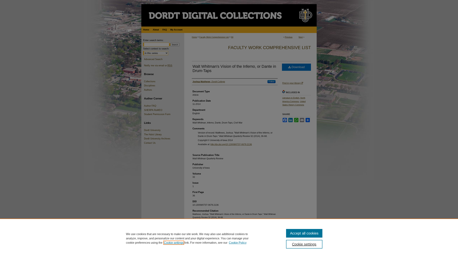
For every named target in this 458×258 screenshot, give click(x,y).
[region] (229, 238)
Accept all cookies (304, 233)
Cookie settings (174, 242)
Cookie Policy (238, 242)
